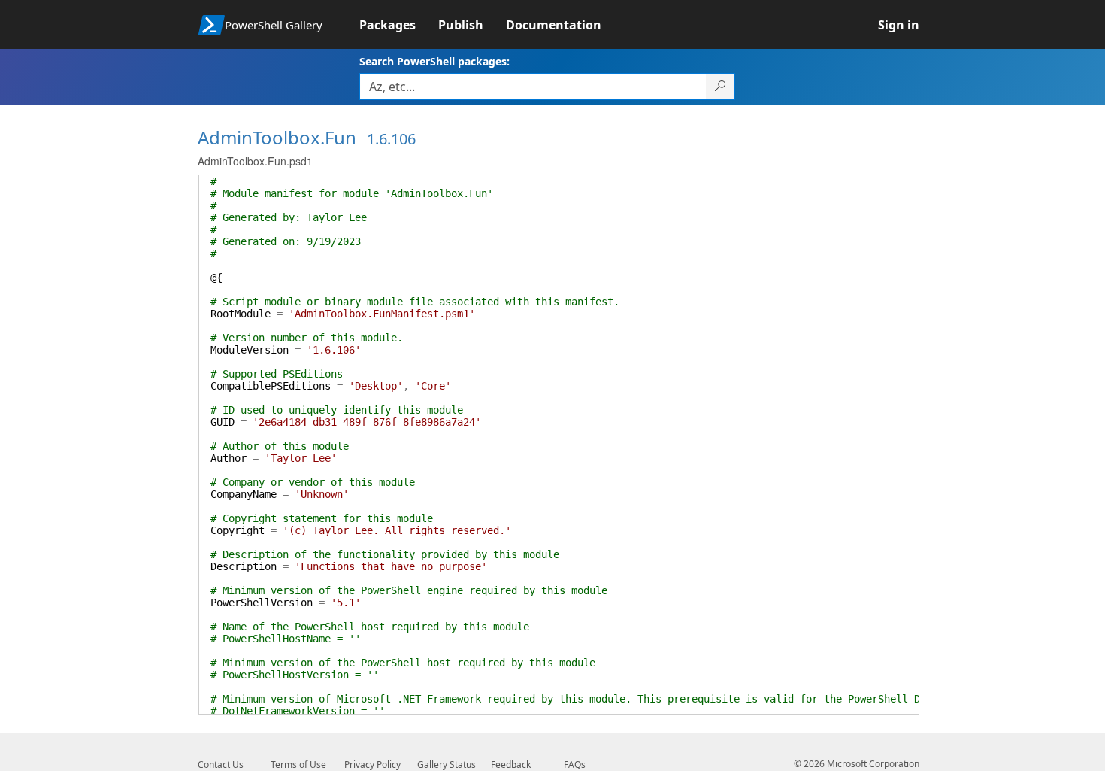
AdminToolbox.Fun (277, 137)
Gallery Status (446, 764)
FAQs (575, 764)
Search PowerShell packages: (434, 61)
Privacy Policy (372, 764)
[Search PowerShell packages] (720, 86)
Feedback (511, 764)
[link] (398, 24)
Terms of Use (298, 764)
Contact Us (221, 764)
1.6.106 (391, 139)
